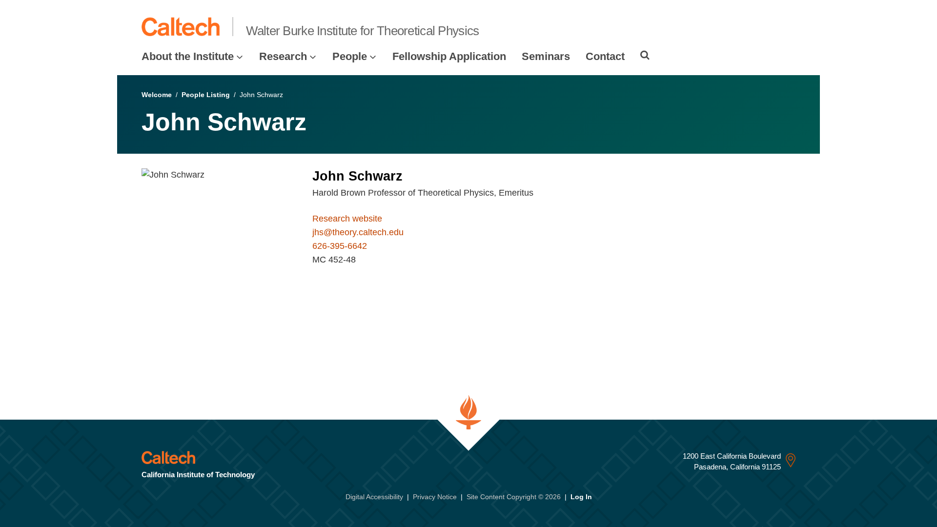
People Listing (206, 95)
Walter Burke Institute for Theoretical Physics (362, 30)
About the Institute (188, 56)
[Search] (645, 55)
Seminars (546, 56)
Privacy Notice (435, 497)
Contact (605, 56)
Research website (347, 218)
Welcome (157, 95)
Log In (581, 497)
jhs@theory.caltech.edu (358, 232)
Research (283, 56)
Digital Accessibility (374, 497)
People (349, 56)
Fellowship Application (449, 56)
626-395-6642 (339, 246)
